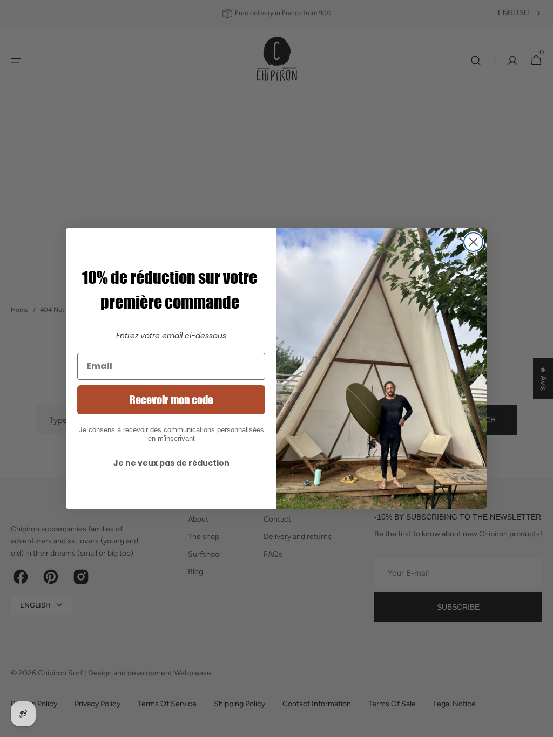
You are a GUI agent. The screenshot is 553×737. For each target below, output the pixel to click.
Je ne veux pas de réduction (171, 463)
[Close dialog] (473, 242)
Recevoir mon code (171, 400)
